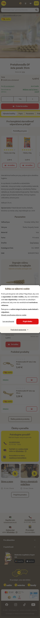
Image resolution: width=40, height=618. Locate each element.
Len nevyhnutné (8, 321)
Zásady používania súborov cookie (13, 315)
